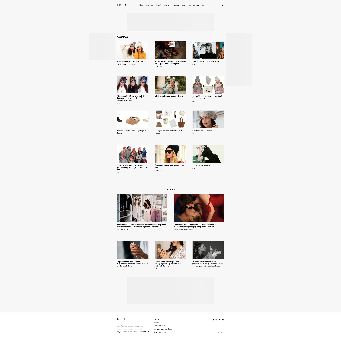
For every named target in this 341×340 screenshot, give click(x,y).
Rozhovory (168, 5)
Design (176, 5)
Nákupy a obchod (178, 229)
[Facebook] (216, 319)
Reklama (157, 322)
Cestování (204, 5)
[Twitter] (219, 319)
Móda (141, 5)
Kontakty (157, 319)
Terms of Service (123, 332)
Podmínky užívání (160, 326)
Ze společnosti (194, 5)
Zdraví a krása (134, 269)
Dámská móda (131, 64)
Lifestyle (149, 5)
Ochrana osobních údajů (163, 329)
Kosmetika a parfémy (190, 229)
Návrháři (158, 5)
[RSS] (223, 319)
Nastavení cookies (160, 332)
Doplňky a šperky (122, 64)
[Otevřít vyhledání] (222, 5)
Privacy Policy (145, 331)
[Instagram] (213, 319)
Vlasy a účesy (158, 170)
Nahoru (221, 333)
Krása (184, 5)
